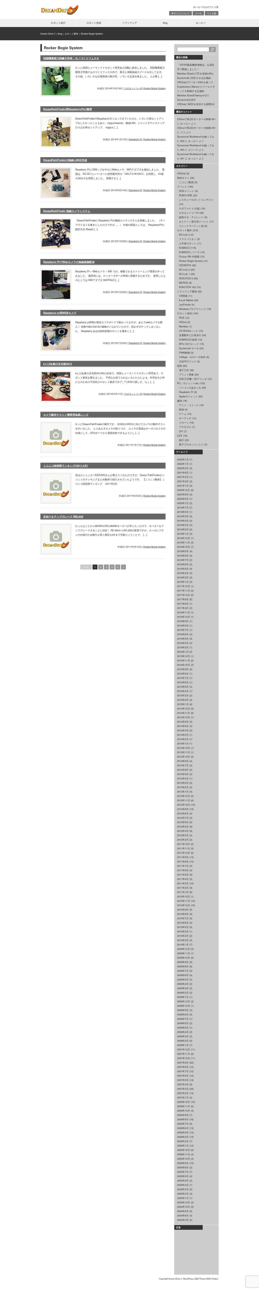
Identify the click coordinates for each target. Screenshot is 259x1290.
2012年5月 (183, 826)
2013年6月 (183, 769)
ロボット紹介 (58, 23)
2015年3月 (183, 695)
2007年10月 (183, 1058)
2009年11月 (183, 953)
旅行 (181, 440)
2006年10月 (183, 1110)
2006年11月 (183, 1106)
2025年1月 (183, 459)
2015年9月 (183, 669)
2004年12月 (183, 1202)
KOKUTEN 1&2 (187, 287)
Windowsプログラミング (192, 309)
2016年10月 (183, 616)
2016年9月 (183, 621)
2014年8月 (183, 726)
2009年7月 (183, 970)
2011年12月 (183, 844)
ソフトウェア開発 (187, 291)
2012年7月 (183, 818)
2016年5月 (183, 638)
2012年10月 (183, 804)
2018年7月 (183, 560)
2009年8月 (183, 966)
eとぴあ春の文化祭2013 (57, 364)
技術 (179, 365)
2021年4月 (183, 477)
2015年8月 (183, 673)
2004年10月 (183, 1206)
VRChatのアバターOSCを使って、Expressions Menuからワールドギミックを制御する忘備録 (196, 86)
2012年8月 (183, 813)
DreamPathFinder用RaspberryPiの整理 (67, 109)
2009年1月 (183, 997)
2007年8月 (183, 1067)
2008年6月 (183, 1023)
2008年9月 (183, 1010)
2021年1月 (183, 485)
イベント (182, 186)
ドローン (184, 422)
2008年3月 (183, 1036)
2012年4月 (183, 831)
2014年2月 (183, 739)
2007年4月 (183, 1084)
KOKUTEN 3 (186, 278)
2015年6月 (183, 682)
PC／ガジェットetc (188, 383)
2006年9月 (183, 1115)
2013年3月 (183, 783)
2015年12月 (183, 656)
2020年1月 (183, 503)
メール (198, 13)
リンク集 (211, 13)
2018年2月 (183, 577)
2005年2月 (183, 1193)
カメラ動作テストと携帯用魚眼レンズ (65, 415)
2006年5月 (183, 1132)
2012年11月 (183, 800)
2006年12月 (183, 1102)
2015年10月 (183, 665)
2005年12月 (183, 1150)
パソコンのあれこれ (190, 387)
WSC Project (212, 1278)
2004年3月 (183, 1220)
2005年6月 (183, 1176)
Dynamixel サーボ (189, 348)
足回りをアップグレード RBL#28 (63, 516)
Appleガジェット (188, 396)
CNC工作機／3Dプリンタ (193, 379)
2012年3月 (183, 835)
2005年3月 (183, 1189)
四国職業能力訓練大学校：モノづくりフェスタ (71, 58)
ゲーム (182, 414)
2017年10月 (183, 595)
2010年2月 (183, 940)
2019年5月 (183, 516)
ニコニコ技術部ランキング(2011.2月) (65, 465)
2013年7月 (183, 765)
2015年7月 (183, 678)
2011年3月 (183, 883)
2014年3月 (183, 734)
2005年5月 (183, 1180)
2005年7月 (183, 1172)
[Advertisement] (196, 1252)
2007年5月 (183, 1080)
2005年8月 (183, 1167)
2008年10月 (183, 1005)
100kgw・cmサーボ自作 (192, 357)
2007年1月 (183, 1097)
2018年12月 (183, 538)
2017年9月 (183, 599)
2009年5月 (183, 979)
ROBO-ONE (185, 195)
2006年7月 (183, 1123)
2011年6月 (183, 870)
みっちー (201, 23)
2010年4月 (183, 931)
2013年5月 (183, 774)
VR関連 (183, 296)
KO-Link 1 (184, 274)
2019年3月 (183, 525)
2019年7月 (183, 507)
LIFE (179, 435)
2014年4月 (183, 730)
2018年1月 (183, 582)
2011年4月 (183, 879)
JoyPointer (185, 304)
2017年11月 (183, 590)
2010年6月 (183, 922)
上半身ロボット (187, 243)
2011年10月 (183, 852)
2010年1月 (183, 944)
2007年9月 (183, 1062)
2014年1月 (183, 743)
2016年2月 (183, 647)
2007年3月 (183, 1088)
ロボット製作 (184, 230)
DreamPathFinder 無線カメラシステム (66, 211)
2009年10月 (183, 957)
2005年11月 (183, 1154)
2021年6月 (183, 472)
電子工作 (184, 370)
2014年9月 (183, 721)
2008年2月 (183, 1040)
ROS (181, 317)
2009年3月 (183, 988)
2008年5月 (183, 1027)
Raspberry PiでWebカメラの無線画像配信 (69, 262)
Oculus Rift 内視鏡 (189, 256)
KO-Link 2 (184, 269)
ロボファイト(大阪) (189, 208)
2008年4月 (183, 1032)
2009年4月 (183, 984)
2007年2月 (183, 1093)
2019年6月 (183, 512)
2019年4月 (183, 520)
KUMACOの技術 (188, 339)
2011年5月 (183, 874)
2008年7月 (183, 1019)
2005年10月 (183, 1158)
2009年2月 (183, 992)
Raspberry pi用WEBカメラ (59, 313)
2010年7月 (183, 918)
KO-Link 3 (184, 234)
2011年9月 (183, 857)
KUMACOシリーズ (189, 252)
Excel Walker (186, 300)
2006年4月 (183, 1137)
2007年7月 (183, 1071)
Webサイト (183, 178)
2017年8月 (183, 603)
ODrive (183, 322)
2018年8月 (183, 555)
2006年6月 (183, 1128)
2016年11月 (183, 612)
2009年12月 (183, 949)
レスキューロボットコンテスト (196, 199)
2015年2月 (183, 700)
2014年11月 (183, 713)
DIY (181, 431)
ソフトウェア (129, 23)
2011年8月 (183, 861)
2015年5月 (183, 686)
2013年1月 (183, 791)
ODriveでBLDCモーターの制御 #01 (196, 119)
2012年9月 (183, 809)
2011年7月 (183, 866)
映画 (181, 409)
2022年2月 (183, 468)
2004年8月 (183, 1215)
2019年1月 (183, 533)
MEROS (183, 282)
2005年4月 (183, 1185)
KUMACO (184, 247)
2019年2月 (183, 529)
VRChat (181, 173)
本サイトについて (180, 13)
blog (165, 23)
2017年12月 (183, 586)
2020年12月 (183, 490)
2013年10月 (183, 756)
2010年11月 (183, 901)
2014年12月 (183, 708)
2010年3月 (183, 936)
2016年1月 (183, 651)
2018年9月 (183, 551)
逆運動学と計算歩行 (190, 335)
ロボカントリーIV (133, 88)
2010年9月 (183, 909)
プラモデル (185, 427)
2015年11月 (183, 660)
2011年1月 (183, 892)
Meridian (183, 326)
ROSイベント (186, 191)
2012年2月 (183, 839)
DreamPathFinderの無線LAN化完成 (65, 160)
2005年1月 (183, 1198)
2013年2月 (183, 787)
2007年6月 (183, 1075)
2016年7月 (183, 630)
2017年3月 (183, 608)
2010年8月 (183, 914)
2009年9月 (183, 962)
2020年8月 (183, 494)
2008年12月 (183, 1001)
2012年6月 (183, 822)
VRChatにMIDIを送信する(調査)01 (196, 104)
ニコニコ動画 (186, 182)
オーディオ (185, 418)
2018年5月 (183, 568)
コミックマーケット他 (191, 226)
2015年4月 (183, 691)
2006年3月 (183, 1141)
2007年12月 (183, 1049)
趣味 (179, 400)
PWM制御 (184, 352)
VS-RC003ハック (188, 331)
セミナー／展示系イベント (194, 221)
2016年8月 (183, 625)
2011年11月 (183, 848)
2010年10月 (183, 905)
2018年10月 (183, 547)
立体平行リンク (187, 361)
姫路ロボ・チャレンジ (191, 217)
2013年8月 (183, 761)
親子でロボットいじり (191, 444)
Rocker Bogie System (154, 88)
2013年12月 (183, 748)
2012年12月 (183, 796)
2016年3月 (183, 643)
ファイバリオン (187, 239)
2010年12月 (183, 896)
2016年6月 (183, 634)
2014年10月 (183, 717)
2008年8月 (183, 1014)
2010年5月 (183, 927)
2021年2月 (183, 481)
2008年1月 (183, 1045)
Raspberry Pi (135, 139)
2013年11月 (183, 752)
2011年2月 (183, 887)
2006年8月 (183, 1119)
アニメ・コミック (189, 405)
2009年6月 (183, 975)
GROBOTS (185, 265)
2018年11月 (183, 542)
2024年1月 (183, 464)
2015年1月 (183, 704)
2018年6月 (183, 564)
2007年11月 (183, 1054)
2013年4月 (183, 778)
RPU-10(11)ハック (189, 344)
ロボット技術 (93, 23)
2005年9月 (183, 1163)
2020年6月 (183, 498)
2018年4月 (183, 573)
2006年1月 (183, 1145)
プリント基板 (186, 374)
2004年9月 (183, 1211)
